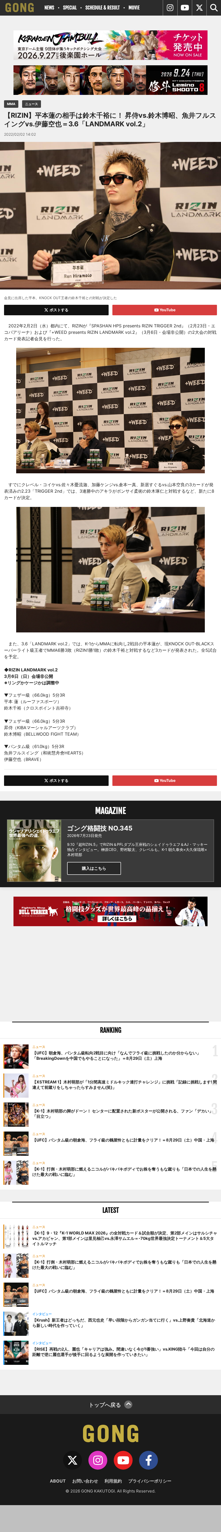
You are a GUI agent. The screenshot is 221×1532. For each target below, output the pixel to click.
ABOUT (58, 1481)
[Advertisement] (110, 974)
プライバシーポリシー (149, 1481)
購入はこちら (94, 868)
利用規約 (113, 1481)
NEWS (49, 7)
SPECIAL (70, 7)
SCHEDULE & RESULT (102, 7)
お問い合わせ (85, 1481)
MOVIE (134, 7)
